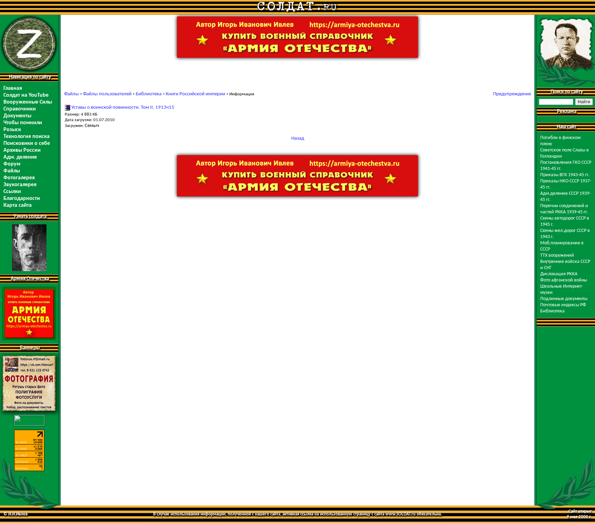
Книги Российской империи (195, 94)
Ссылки (12, 191)
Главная (12, 88)
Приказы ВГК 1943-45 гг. (564, 175)
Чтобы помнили (22, 123)
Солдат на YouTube (26, 95)
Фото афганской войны (563, 280)
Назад (297, 138)
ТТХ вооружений (557, 255)
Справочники (19, 109)
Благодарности (21, 198)
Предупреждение (512, 94)
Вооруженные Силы (27, 102)
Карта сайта (17, 205)
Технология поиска (26, 136)
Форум (11, 164)
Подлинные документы (563, 298)
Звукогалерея (19, 185)
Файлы (11, 171)
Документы (17, 116)
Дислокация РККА (558, 274)
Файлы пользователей (107, 94)
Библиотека (148, 94)
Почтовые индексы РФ (563, 305)
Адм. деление (20, 157)
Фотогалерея (19, 178)
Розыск (12, 129)
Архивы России (22, 150)
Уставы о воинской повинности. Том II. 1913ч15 (122, 107)
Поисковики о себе (26, 143)
